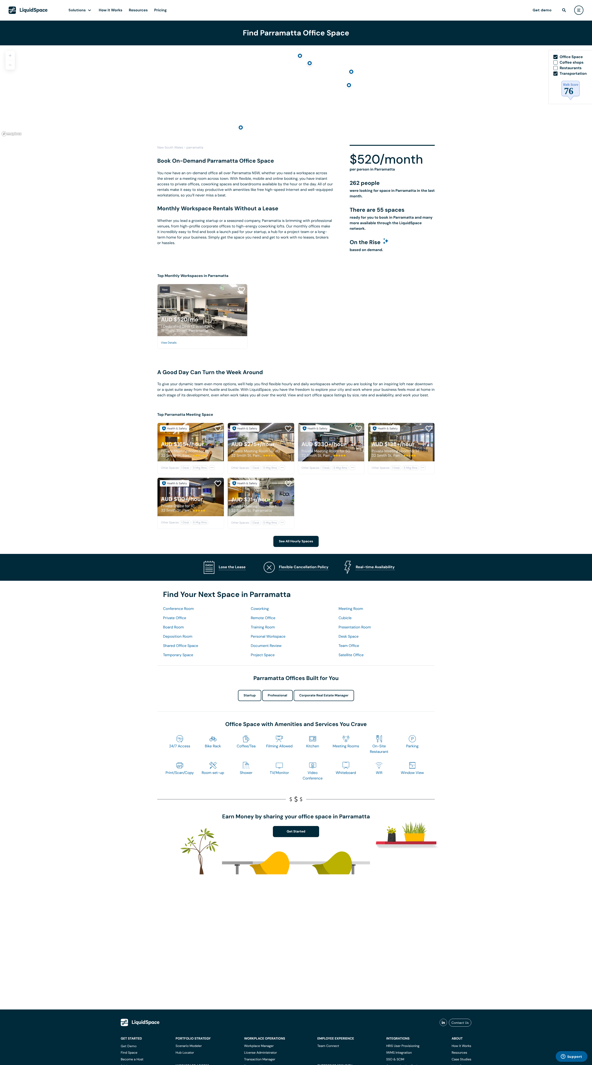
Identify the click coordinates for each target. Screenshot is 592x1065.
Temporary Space (178, 654)
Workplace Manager (259, 1046)
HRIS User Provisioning (402, 1046)
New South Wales (170, 148)
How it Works (110, 10)
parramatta (194, 148)
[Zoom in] (10, 55)
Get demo (542, 10)
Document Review (266, 645)
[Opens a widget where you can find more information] (571, 1057)
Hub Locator (185, 1053)
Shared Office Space (180, 645)
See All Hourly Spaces (296, 541)
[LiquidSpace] (140, 1022)
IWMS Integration (399, 1053)
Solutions (77, 10)
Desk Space (349, 636)
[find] (564, 10)
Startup (250, 695)
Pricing (160, 10)
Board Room (173, 627)
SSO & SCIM (395, 1059)
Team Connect (328, 1046)
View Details (169, 343)
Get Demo (129, 1046)
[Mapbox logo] (11, 134)
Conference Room (178, 608)
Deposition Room (177, 636)
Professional (277, 695)
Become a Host (132, 1059)
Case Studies (461, 1059)
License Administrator (260, 1053)
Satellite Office (351, 654)
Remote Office (263, 617)
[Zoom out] (10, 65)
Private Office (174, 617)
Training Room (263, 627)
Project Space (263, 654)
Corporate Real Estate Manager (323, 695)
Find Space (129, 1053)
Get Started (296, 831)
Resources (138, 10)
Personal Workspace (268, 636)
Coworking (260, 608)
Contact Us (460, 1023)
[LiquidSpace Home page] (28, 10)
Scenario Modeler (189, 1046)
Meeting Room (351, 608)
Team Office (349, 645)
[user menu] (578, 10)
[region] (296, 91)
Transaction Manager (259, 1059)
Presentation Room (355, 627)
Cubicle (345, 617)
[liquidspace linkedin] (443, 1023)
